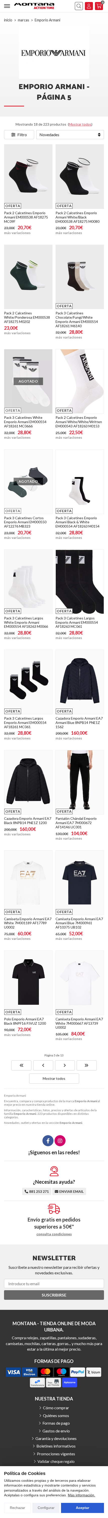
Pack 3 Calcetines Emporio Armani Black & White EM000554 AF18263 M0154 (77, 522)
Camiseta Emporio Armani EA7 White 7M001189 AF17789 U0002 (27, 923)
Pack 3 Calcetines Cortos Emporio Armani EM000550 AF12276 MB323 (25, 522)
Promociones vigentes (56, 1453)
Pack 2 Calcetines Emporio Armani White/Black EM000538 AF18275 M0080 (77, 217)
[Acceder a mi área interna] (89, 6)
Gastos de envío (56, 1430)
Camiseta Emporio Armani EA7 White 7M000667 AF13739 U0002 (79, 1023)
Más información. (81, 1495)
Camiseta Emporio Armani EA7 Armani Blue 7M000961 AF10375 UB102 (79, 923)
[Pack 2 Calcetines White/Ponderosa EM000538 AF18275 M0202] (28, 277)
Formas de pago (56, 1423)
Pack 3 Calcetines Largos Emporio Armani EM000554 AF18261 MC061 (25, 722)
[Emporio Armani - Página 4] (43, 1065)
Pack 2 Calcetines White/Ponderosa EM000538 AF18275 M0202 (27, 317)
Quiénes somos (56, 1415)
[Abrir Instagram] (60, 1141)
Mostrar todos (80, 124)
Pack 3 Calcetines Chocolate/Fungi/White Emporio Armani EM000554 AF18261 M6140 (77, 319)
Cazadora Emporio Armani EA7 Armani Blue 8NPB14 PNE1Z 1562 (79, 722)
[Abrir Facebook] (48, 1141)
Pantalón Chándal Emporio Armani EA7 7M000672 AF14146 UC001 (76, 822)
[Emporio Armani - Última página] (87, 1065)
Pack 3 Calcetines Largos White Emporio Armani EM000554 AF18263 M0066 (26, 622)
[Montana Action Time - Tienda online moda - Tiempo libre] (34, 6)
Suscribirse (54, 1294)
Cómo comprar (56, 1407)
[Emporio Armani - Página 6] (65, 1065)
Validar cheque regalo (56, 1461)
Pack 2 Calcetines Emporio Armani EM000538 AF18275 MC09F (26, 217)
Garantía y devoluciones (56, 1438)
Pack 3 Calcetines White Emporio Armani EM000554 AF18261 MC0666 (25, 421)
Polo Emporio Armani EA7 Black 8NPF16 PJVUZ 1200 (25, 1021)
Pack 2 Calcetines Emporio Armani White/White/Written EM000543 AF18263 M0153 (79, 421)
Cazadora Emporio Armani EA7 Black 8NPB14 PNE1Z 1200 (27, 820)
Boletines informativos (56, 1445)
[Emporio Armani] (21, 1065)
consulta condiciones (54, 1234)
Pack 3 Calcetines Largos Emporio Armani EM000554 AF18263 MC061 (77, 622)
